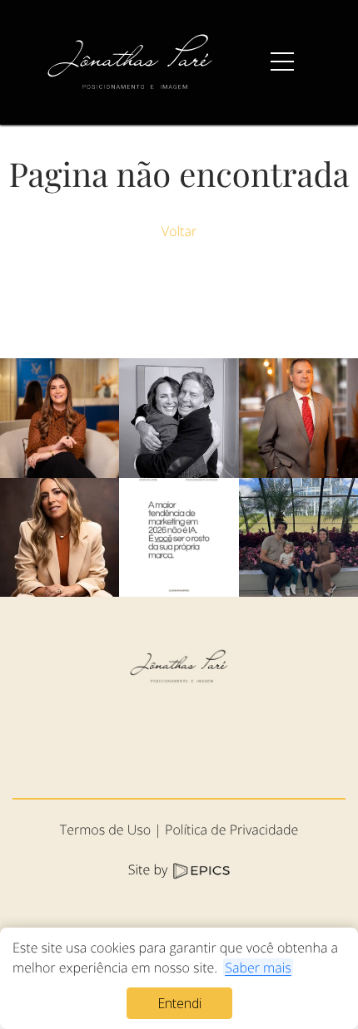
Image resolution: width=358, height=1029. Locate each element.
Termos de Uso (105, 829)
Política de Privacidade (231, 829)
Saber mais (258, 967)
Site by (150, 869)
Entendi (179, 1003)
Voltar (179, 231)
